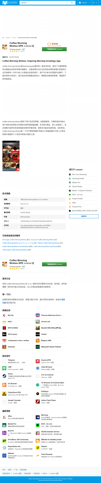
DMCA (45, 473)
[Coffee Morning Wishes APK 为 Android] (4, 47)
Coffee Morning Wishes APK (21, 262)
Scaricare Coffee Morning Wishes (42, 240)
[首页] (3, 38)
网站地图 (23, 470)
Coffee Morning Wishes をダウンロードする (17, 243)
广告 (15, 470)
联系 (9, 470)
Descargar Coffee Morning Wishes (14, 240)
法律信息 (36, 473)
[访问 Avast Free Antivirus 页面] (54, 44)
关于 (4, 470)
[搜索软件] (72, 3)
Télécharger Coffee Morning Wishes (15, 250)
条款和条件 (6, 473)
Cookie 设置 (54, 473)
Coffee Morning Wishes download (45, 246)
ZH (94, 2)
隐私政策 (27, 473)
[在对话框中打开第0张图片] (11, 156)
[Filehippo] (9, 3)
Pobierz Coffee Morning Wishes (49, 243)
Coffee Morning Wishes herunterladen (15, 246)
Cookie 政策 (17, 473)
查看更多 (84, 216)
